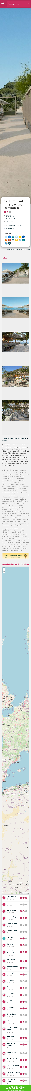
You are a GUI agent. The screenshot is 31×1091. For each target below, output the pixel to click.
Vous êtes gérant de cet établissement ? (18, 249)
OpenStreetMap (25, 893)
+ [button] (4, 569)
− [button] (4, 571)
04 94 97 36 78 (17, 1088)
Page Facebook (10, 228)
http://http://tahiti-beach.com (14, 225)
